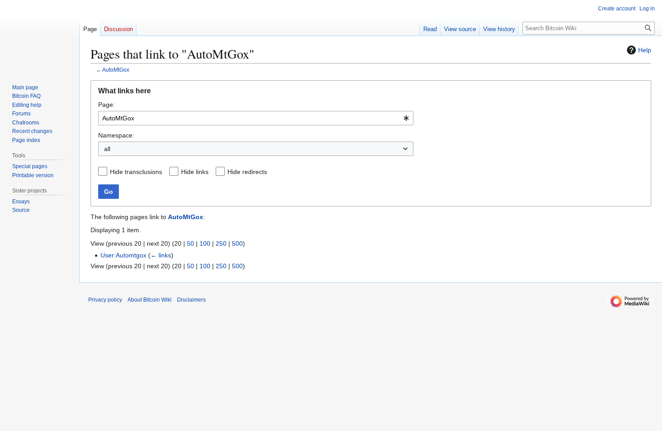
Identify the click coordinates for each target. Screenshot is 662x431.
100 (205, 243)
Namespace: (116, 135)
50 (190, 243)
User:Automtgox (123, 255)
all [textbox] (107, 148)
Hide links (195, 171)
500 (237, 243)
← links (160, 255)
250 (221, 243)
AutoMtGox (115, 70)
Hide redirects (247, 171)
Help (644, 50)
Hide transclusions (136, 171)
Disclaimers (191, 300)
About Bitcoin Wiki (149, 300)
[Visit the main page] (40, 36)
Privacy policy (105, 300)
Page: (106, 104)
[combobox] (255, 118)
